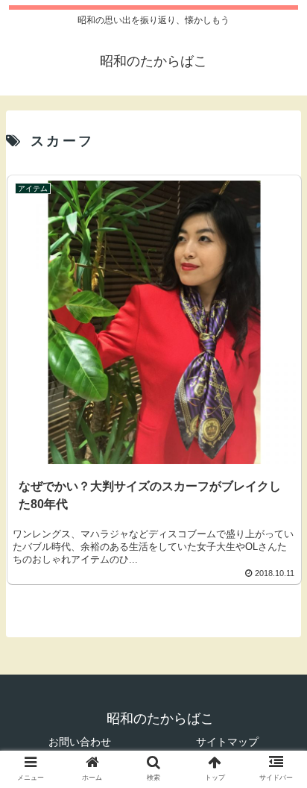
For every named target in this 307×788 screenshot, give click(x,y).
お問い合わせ (79, 742)
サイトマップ (227, 742)
